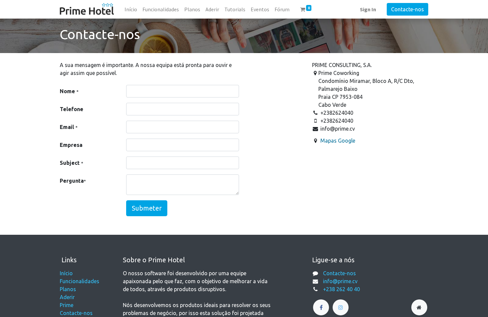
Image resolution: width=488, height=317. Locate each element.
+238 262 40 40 (341, 289)
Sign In (368, 9)
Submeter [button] (147, 208)
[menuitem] (131, 9)
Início (66, 273)
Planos (68, 289)
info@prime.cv (340, 281)
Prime (66, 305)
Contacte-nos (407, 9)
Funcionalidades (79, 281)
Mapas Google (337, 141)
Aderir (67, 297)
